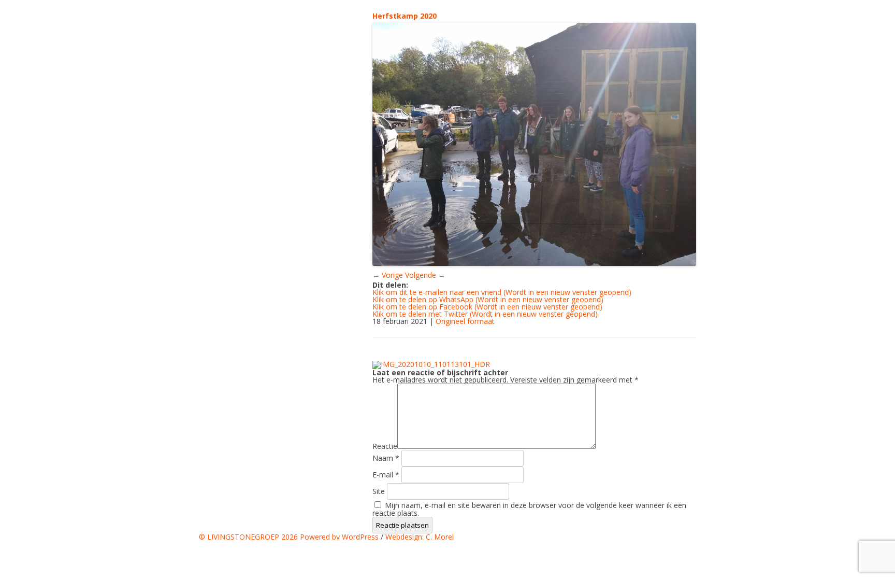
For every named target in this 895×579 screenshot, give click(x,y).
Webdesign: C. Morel (419, 537)
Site (378, 491)
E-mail (385, 474)
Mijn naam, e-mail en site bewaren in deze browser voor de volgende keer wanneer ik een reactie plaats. (529, 509)
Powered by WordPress (339, 537)
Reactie (384, 446)
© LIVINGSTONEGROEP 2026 (249, 537)
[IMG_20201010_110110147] (534, 144)
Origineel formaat (465, 321)
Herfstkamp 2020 (404, 16)
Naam (385, 458)
